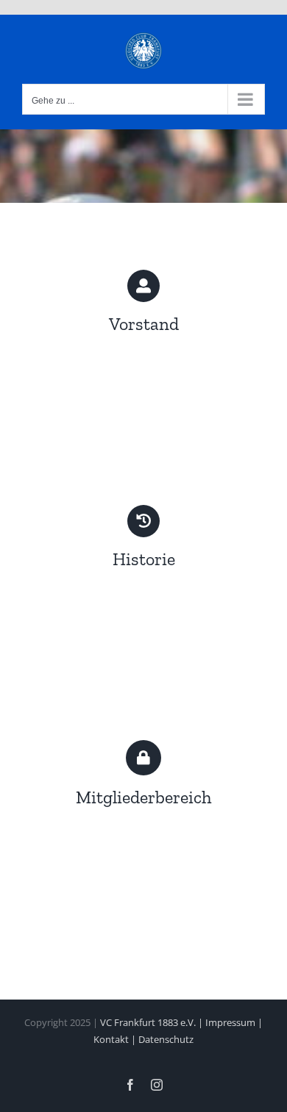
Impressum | (234, 1022)
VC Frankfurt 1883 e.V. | (152, 1022)
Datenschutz (166, 1039)
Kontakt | (115, 1039)
